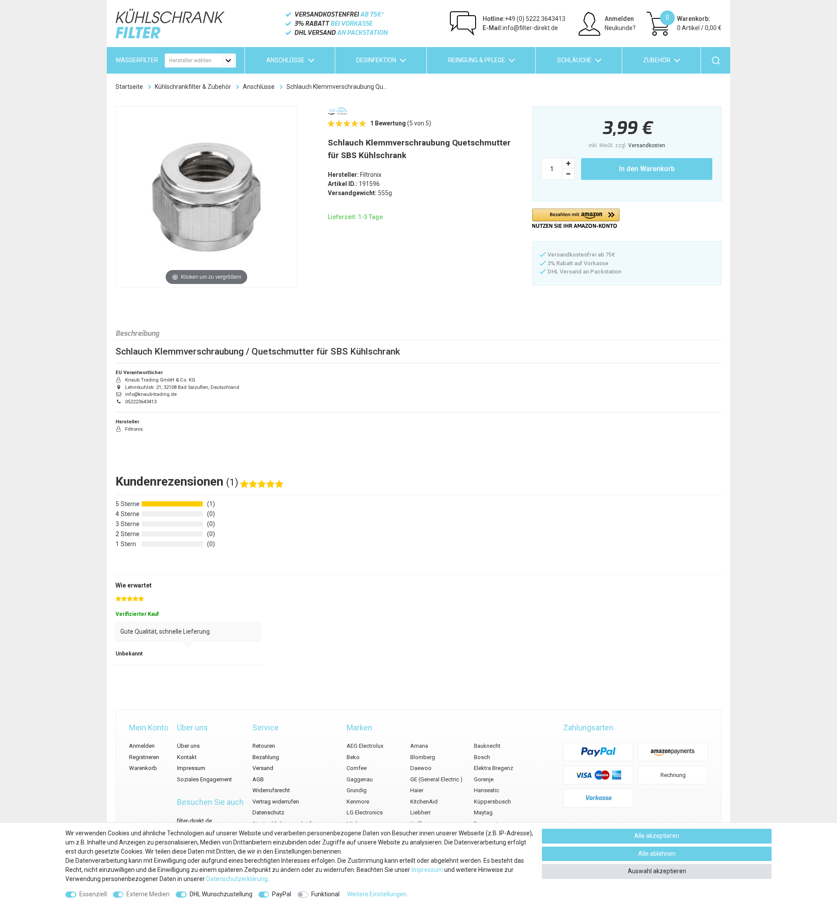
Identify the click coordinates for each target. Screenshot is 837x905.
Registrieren (144, 757)
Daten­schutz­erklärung (237, 878)
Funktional (325, 894)
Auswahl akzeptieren (657, 871)
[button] (575, 218)
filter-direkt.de (194, 820)
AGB (258, 779)
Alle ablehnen (657, 853)
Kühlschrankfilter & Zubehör (193, 86)
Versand (262, 768)
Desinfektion (376, 60)
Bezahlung (265, 757)
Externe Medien (148, 894)
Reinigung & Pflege (476, 60)
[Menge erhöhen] (568, 163)
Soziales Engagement (204, 779)
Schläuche (574, 60)
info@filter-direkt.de (520, 27)
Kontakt (187, 757)
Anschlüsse (285, 60)
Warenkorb (143, 768)
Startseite (129, 86)
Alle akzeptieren (656, 835)
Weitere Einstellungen (377, 894)
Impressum (191, 768)
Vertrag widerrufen (275, 801)
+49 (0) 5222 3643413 (524, 18)
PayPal (281, 894)
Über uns (188, 746)
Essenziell (93, 894)
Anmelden (142, 746)
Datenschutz (268, 812)
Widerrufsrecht (271, 790)
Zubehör (656, 60)
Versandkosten (646, 145)
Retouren (263, 746)
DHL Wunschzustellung (221, 894)
